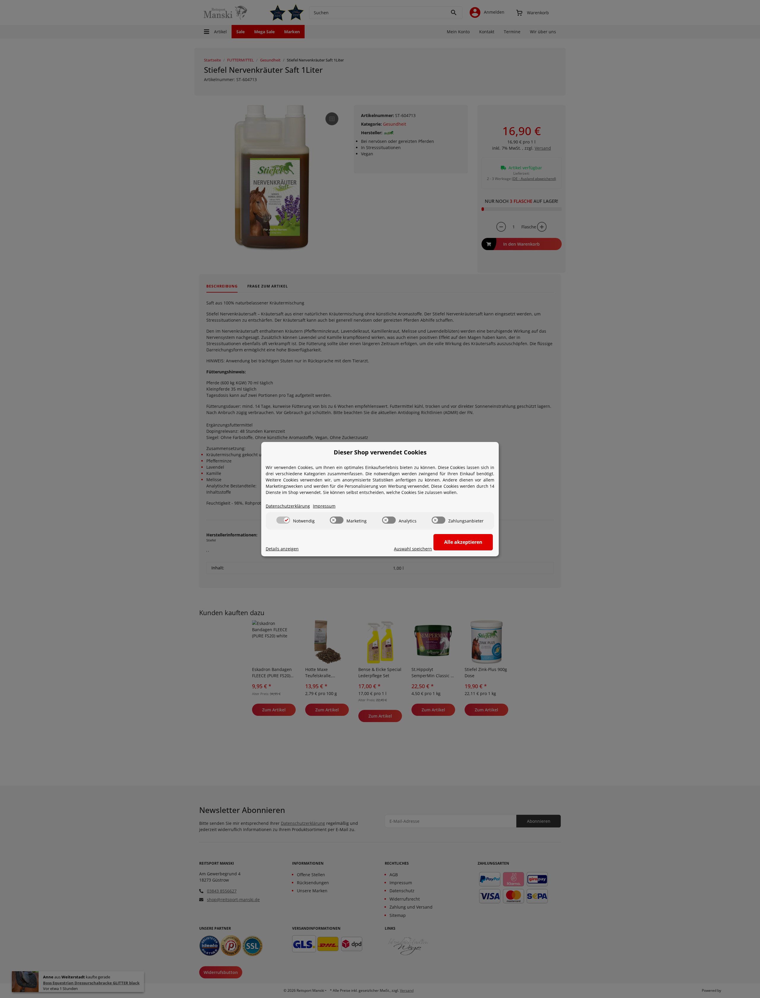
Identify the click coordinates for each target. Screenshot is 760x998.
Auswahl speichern (413, 549)
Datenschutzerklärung (288, 506)
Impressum (324, 506)
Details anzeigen (282, 549)
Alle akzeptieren (463, 542)
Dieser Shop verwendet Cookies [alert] (380, 452)
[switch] (283, 520)
